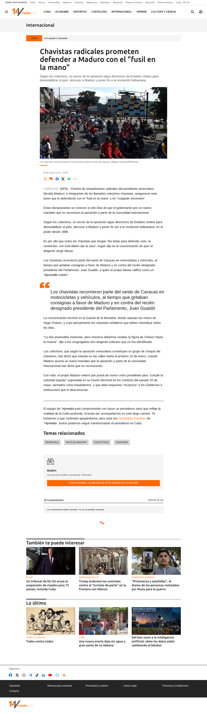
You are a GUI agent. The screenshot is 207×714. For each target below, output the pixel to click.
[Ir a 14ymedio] (25, 12)
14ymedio (14, 685)
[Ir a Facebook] (11, 675)
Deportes (80, 11)
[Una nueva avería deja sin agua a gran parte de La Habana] (103, 621)
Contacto (14, 691)
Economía (62, 11)
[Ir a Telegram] (31, 675)
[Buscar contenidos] (192, 12)
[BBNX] (21, 704)
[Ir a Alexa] (57, 675)
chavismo (122, 442)
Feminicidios (54, 2)
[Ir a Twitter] (18, 675)
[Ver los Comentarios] (51, 179)
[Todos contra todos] (50, 621)
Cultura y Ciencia (163, 11)
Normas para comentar (59, 685)
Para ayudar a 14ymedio (56, 38)
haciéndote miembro (132, 418)
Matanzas (117, 2)
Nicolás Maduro (76, 442)
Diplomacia (92, 2)
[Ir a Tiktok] (38, 675)
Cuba (47, 11)
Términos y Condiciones (175, 685)
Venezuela (52, 442)
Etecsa (41, 2)
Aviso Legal (130, 685)
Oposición (150, 2)
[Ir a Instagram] (24, 675)
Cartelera (99, 11)
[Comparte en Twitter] (63, 179)
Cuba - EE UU (183, 2)
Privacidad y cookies (97, 685)
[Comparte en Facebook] (57, 179)
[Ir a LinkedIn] (44, 675)
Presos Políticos (165, 2)
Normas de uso (156, 500)
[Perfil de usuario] (200, 12)
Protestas (78, 2)
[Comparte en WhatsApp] (69, 179)
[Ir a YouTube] (50, 675)
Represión (105, 2)
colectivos (101, 442)
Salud (32, 2)
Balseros (67, 2)
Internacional (122, 11)
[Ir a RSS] (64, 675)
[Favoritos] (45, 179)
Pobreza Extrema (133, 2)
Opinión (142, 11)
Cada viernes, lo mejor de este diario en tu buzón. (104, 483)
